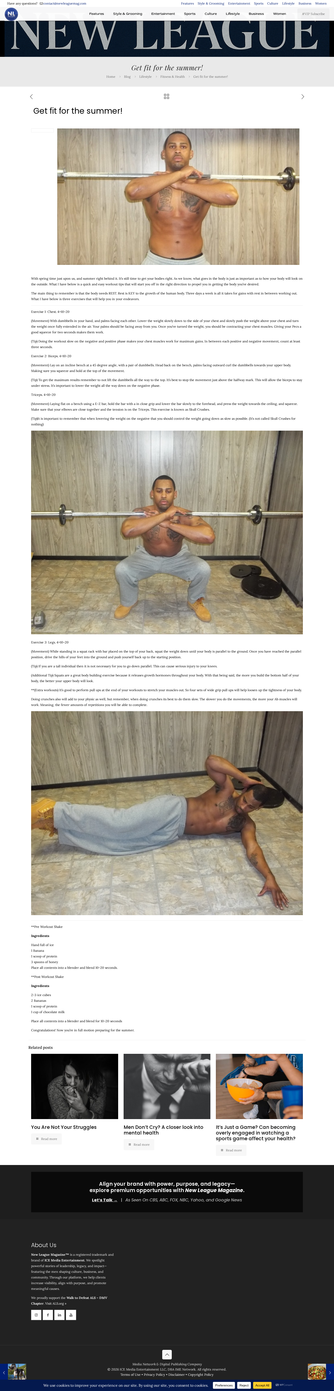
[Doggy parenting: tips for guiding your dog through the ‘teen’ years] (13, 1373)
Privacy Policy (154, 1375)
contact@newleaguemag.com (64, 3)
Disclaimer (176, 1375)
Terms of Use (130, 1375)
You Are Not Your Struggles (64, 1127)
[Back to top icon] (167, 1354)
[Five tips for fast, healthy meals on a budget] (321, 1373)
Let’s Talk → (104, 1200)
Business (305, 3)
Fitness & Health (172, 77)
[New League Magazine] (11, 14)
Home (110, 77)
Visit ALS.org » (55, 1303)
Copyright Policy (201, 1375)
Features (187, 3)
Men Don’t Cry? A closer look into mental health (163, 1130)
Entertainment (239, 3)
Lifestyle (288, 3)
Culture (272, 3)
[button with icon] (36, 1315)
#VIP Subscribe (313, 14)
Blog (127, 77)
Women (321, 3)
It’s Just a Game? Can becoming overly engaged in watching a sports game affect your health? (256, 1133)
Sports (258, 3)
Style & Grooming (211, 3)
